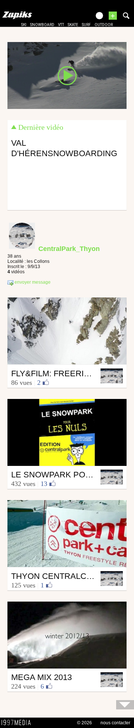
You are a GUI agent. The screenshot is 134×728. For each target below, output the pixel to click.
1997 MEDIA (18, 723)
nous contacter (115, 722)
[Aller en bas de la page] (125, 704)
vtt (61, 25)
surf (86, 25)
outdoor (104, 25)
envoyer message (32, 282)
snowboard (42, 25)
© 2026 (84, 722)
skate (73, 25)
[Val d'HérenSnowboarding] (67, 75)
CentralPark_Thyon (69, 248)
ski (23, 25)
